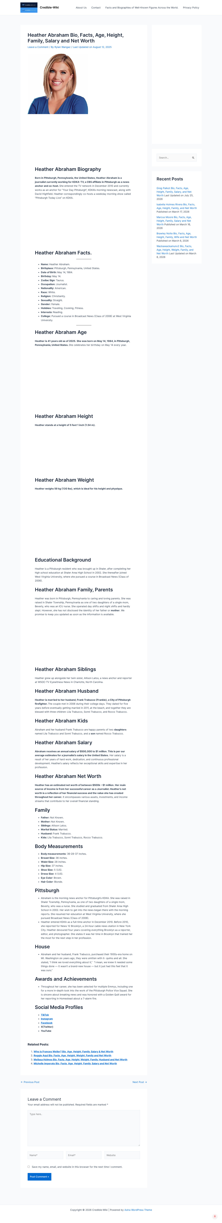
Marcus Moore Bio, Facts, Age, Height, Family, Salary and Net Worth (174, 221)
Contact (96, 7)
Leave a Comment (38, 46)
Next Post (140, 1082)
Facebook (46, 1022)
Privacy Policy (191, 7)
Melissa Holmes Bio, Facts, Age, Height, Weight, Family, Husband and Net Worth (80, 1059)
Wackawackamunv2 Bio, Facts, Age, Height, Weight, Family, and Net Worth (175, 250)
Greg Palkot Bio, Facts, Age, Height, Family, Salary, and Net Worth (174, 192)
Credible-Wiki (49, 7)
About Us (81, 7)
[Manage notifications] (214, 1216)
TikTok (45, 1014)
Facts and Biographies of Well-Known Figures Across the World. (141, 7)
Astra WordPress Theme (138, 1209)
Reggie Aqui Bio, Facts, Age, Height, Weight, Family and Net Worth (72, 1055)
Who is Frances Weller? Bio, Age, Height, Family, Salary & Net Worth (73, 1051)
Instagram (47, 1018)
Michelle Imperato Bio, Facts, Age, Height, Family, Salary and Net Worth (75, 1063)
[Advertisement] (84, 136)
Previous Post (30, 1082)
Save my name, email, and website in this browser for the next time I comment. (77, 1166)
